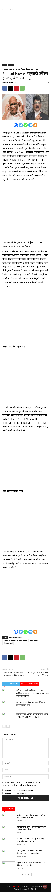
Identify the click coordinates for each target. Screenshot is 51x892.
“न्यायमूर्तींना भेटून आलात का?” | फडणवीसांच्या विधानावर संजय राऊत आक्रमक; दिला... (31, 852)
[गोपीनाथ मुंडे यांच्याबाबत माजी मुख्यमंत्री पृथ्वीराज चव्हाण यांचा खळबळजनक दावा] (8, 842)
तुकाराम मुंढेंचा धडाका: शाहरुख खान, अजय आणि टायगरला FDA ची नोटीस (31, 828)
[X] (10, 88)
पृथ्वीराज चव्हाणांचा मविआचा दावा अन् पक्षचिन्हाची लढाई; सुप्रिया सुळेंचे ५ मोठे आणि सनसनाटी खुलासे (32, 693)
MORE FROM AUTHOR (29, 683)
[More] (35, 125)
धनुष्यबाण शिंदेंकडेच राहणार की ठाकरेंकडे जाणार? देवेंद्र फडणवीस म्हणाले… (32, 864)
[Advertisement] (25, 37)
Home (4, 9)
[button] (4, 3)
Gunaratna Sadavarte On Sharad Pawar (15, 640)
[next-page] (8, 726)
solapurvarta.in (8, 82)
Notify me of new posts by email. (16, 793)
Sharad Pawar (34, 640)
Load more (25, 874)
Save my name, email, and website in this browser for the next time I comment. (22, 784)
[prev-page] (4, 726)
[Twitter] (21, 125)
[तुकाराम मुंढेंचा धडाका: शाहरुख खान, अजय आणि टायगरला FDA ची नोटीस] (8, 717)
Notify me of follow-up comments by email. (20, 790)
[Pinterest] (16, 88)
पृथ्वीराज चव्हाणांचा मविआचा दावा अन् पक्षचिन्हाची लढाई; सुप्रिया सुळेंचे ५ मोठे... (32, 816)
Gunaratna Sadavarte (15, 637)
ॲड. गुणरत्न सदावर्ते (8, 643)
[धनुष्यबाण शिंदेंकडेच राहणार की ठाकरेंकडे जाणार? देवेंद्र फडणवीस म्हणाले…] (8, 865)
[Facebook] (4, 88)
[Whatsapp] (25, 125)
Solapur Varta (15, 886)
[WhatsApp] (22, 88)
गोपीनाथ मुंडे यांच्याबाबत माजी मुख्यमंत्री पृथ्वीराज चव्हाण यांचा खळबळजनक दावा (31, 840)
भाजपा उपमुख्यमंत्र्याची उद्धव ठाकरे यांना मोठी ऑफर (37, 674)
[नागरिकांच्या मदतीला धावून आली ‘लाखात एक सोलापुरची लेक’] (8, 705)
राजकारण (11, 65)
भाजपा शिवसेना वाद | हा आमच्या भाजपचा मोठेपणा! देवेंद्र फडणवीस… (13, 674)
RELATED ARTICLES (11, 683)
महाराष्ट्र (12, 9)
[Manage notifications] (45, 887)
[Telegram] (30, 125)
